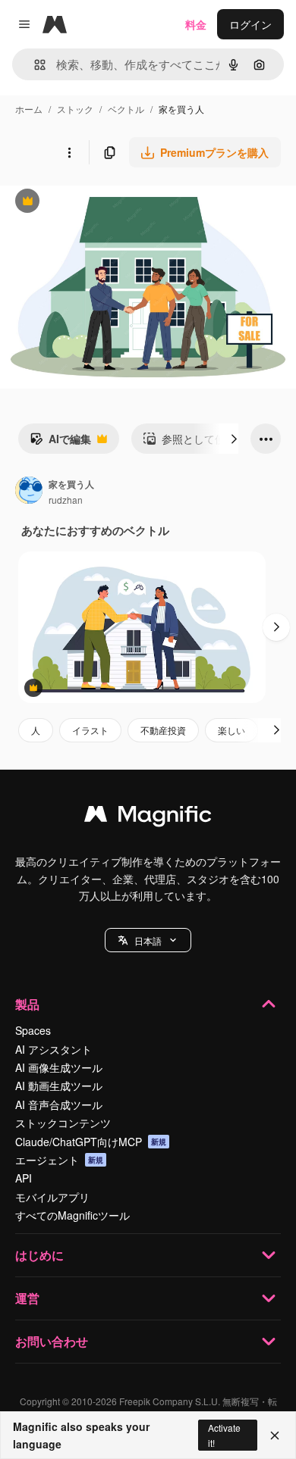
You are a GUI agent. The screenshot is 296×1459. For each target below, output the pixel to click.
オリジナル (104, 203)
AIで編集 (60, 442)
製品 (27, 1004)
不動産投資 (163, 729)
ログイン (250, 24)
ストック (75, 108)
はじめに (39, 1255)
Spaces (33, 1030)
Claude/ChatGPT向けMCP (90, 1141)
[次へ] (233, 438)
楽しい (231, 729)
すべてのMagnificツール (72, 1215)
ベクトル (126, 108)
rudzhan (66, 499)
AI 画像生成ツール (58, 1067)
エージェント (59, 1159)
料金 (195, 24)
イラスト (90, 729)
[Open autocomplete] (34, 64)
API (23, 1178)
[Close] (274, 1435)
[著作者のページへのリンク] (29, 491)
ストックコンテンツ (63, 1122)
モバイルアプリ (52, 1196)
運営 (27, 1298)
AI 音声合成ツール (58, 1104)
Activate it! (224, 1434)
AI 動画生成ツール (58, 1085)
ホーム (29, 108)
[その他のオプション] (69, 152)
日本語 (148, 940)
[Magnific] (148, 817)
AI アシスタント (53, 1049)
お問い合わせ (51, 1341)
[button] (148, 940)
